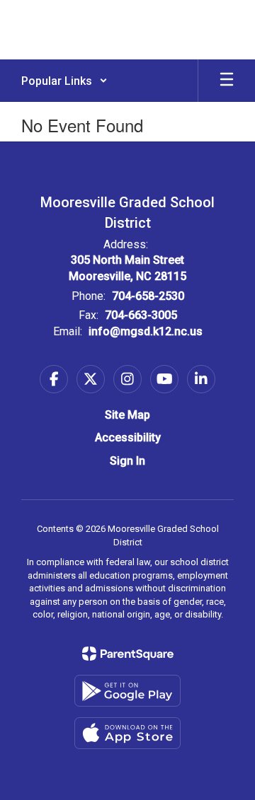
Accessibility (128, 437)
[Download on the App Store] (127, 733)
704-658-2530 (148, 296)
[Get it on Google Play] (127, 691)
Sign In (127, 461)
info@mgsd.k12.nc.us (146, 331)
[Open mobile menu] (226, 80)
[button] (64, 80)
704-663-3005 (141, 315)
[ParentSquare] (128, 653)
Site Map (127, 415)
